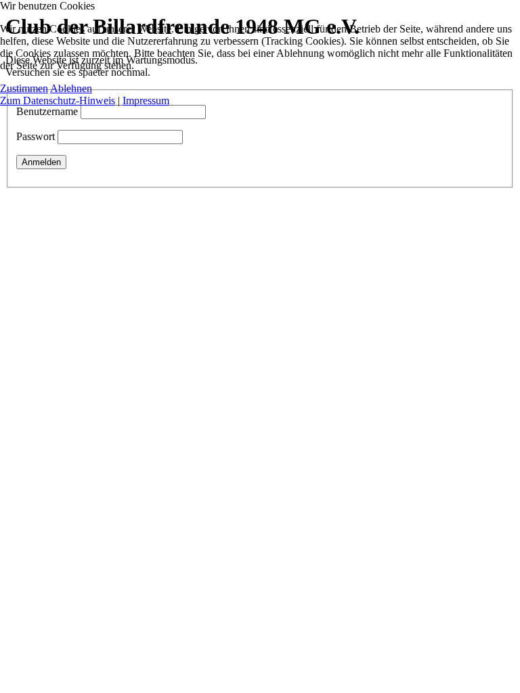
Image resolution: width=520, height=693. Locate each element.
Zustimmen (24, 88)
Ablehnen (71, 88)
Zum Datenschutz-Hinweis (57, 100)
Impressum (146, 100)
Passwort (35, 136)
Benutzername (47, 111)
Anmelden (41, 162)
